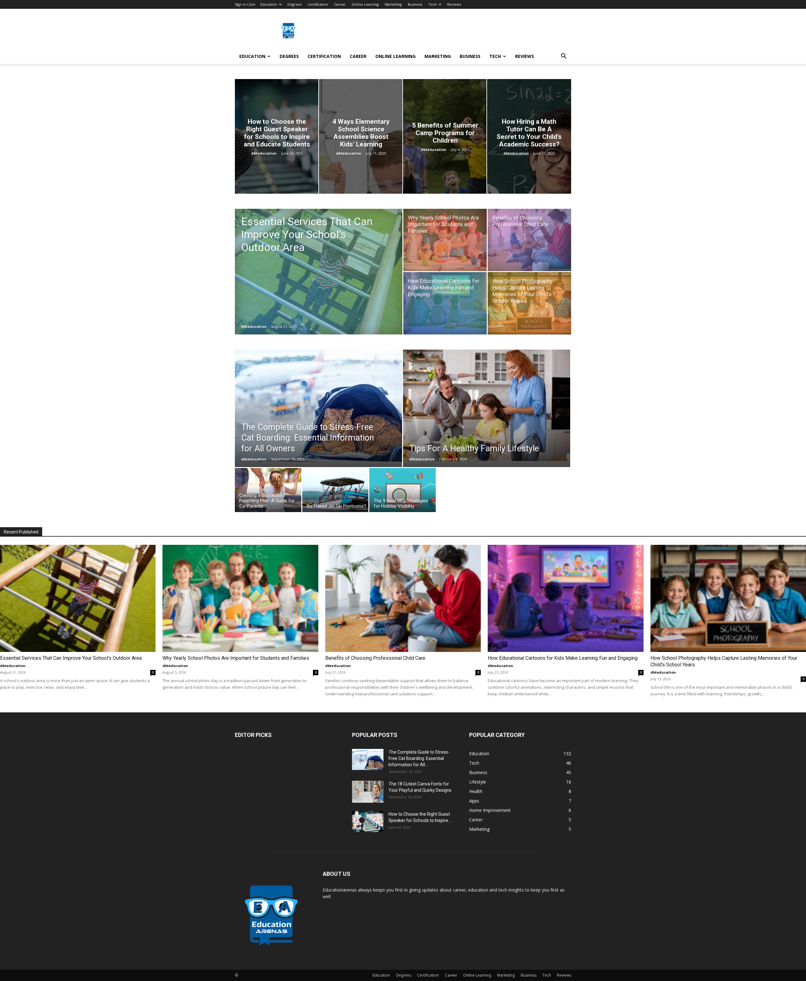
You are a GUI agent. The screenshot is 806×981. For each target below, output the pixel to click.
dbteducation (264, 153)
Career (340, 4)
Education (268, 4)
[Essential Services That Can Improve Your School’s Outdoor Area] (318, 281)
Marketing (393, 4)
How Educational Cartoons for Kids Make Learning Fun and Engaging (563, 658)
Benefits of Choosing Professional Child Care (375, 658)
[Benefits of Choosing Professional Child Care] (529, 240)
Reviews (454, 4)
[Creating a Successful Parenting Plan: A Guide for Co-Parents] (268, 491)
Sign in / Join (245, 4)
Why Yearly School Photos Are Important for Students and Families (235, 658)
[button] (563, 57)
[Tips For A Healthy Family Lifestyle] (486, 405)
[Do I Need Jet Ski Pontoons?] (335, 491)
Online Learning (365, 4)
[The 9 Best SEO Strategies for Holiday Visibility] (402, 491)
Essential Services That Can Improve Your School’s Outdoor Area (71, 658)
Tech (432, 4)
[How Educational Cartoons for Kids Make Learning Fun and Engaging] (445, 303)
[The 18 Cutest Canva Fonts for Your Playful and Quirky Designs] (367, 792)
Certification (318, 4)
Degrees (294, 4)
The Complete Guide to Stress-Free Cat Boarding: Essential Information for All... (419, 758)
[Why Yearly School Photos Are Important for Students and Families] (445, 240)
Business (415, 4)
